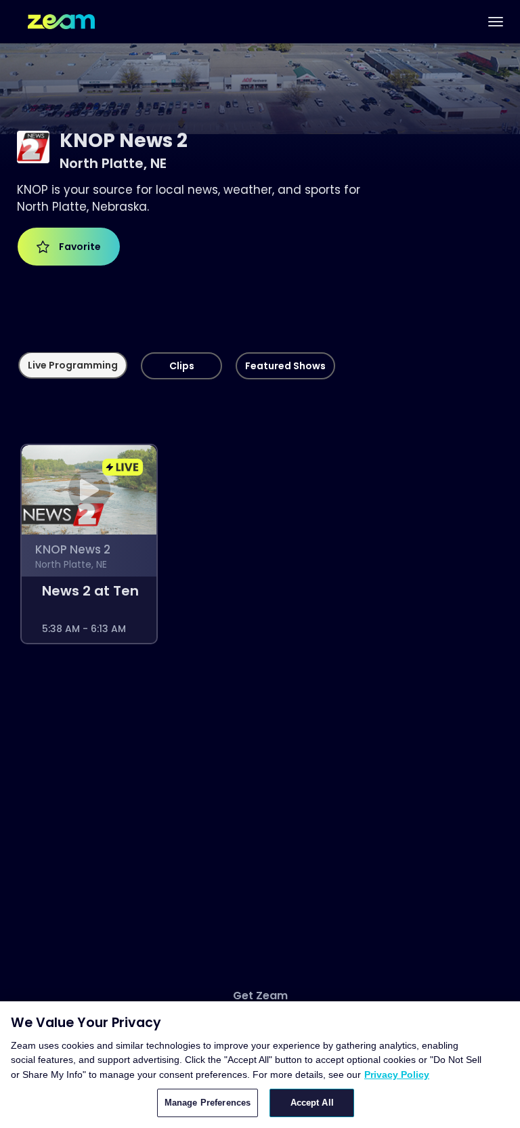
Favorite (78, 246)
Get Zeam (260, 995)
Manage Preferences (208, 1103)
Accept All (312, 1103)
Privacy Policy (396, 1074)
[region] (260, 1064)
